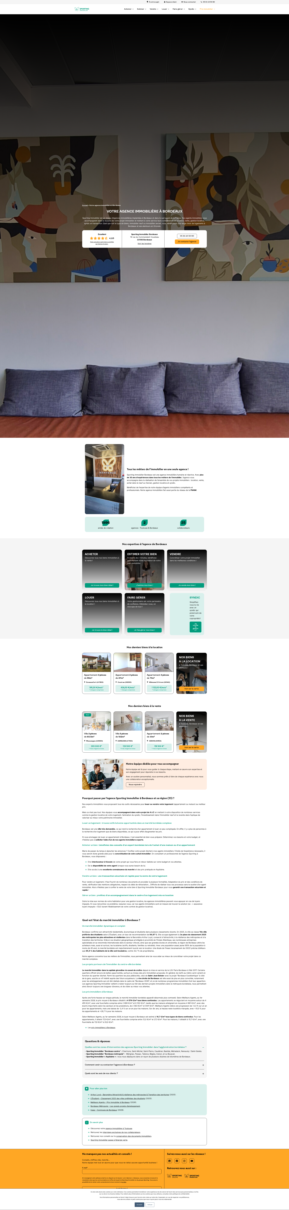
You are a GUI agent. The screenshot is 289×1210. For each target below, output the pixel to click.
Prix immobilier (206, 9)
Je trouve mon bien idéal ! (102, 585)
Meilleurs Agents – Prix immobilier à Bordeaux (110, 1102)
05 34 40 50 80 (187, 236)
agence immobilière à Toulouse (119, 1128)
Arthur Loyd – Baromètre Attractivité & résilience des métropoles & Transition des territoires (130, 1094)
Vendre (153, 9)
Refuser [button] (150, 1204)
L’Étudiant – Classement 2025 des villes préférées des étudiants (118, 1098)
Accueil (85, 205)
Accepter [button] (139, 1204)
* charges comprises (96, 688)
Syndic (191, 9)
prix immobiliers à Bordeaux (103, 1027)
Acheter (128, 9)
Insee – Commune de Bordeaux (104, 1110)
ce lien (124, 1182)
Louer (164, 9)
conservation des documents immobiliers (133, 1136)
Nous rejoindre (135, 785)
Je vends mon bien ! (187, 585)
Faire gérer (178, 9)
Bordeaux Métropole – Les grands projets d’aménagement (115, 1106)
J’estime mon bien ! (144, 585)
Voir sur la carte (191, 689)
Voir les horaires (144, 243)
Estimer (140, 9)
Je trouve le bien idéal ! (102, 630)
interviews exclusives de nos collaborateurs (121, 1132)
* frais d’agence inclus (96, 747)
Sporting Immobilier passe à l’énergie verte (109, 1140)
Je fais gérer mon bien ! (144, 630)
